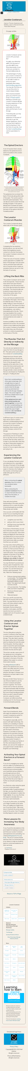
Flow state (14, 954)
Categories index (14, 914)
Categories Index (8, 872)
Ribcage (21, 971)
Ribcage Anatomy (9, 885)
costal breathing (17, 354)
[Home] (9, 6)
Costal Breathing (16, 129)
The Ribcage (9, 932)
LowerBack (14, 972)
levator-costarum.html (13, 12)
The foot (7, 967)
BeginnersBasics (14, 947)
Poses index (7, 918)
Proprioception (15, 97)
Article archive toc (8, 879)
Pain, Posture (7, 963)
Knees (14, 967)
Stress (21, 950)
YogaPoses (21, 947)
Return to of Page (14, 894)
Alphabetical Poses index (7, 911)
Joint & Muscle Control (7, 955)
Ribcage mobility (10, 930)
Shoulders (7, 975)
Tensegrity (14, 963)
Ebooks (14, 979)
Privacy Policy (14, 1046)
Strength (7, 950)
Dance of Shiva (21, 975)
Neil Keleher (9, 848)
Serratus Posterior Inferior (12, 934)
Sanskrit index (14, 918)
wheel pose (12, 665)
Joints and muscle (21, 963)
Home (7, 946)
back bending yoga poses (13, 85)
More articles (14, 937)
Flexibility (14, 950)
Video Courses (7, 979)
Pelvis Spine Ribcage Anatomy (12, 882)
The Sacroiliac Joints (7, 972)
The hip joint (21, 967)
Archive (6, 914)
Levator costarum (8, 875)
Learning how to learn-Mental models (13, 1019)
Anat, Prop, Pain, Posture (14, 911)
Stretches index (21, 918)
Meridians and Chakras (14, 976)
